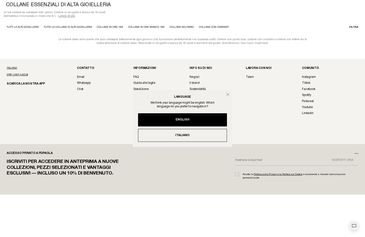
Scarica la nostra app (23, 84)
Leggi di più (66, 16)
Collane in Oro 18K (110, 28)
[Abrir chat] (354, 226)
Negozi (194, 77)
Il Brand (194, 83)
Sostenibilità (197, 89)
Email (80, 77)
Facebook (308, 89)
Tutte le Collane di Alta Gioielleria (68, 28)
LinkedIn (307, 113)
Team (250, 77)
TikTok (306, 83)
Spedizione (141, 89)
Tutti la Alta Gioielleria (23, 28)
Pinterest (308, 101)
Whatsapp (83, 83)
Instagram (309, 77)
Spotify (306, 95)
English (182, 119)
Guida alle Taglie (144, 83)
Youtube (307, 107)
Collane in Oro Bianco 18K (146, 28)
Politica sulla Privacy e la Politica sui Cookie (278, 175)
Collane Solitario (182, 28)
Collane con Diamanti (214, 28)
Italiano (182, 135)
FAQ (136, 77)
